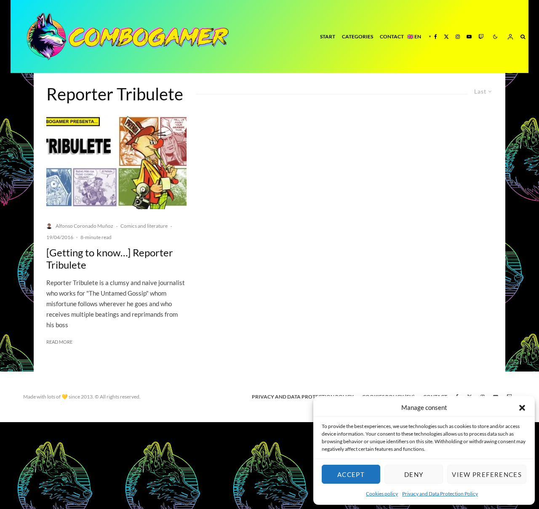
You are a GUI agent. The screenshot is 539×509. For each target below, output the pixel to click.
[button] (522, 408)
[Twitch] (481, 36)
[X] (446, 36)
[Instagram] (457, 36)
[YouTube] (469, 36)
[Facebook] (435, 36)
